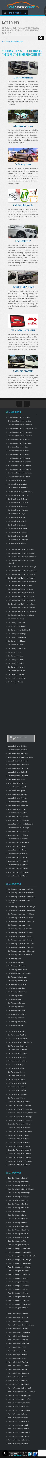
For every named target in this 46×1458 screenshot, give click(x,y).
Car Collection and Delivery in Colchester (22, 574)
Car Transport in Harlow (16, 1068)
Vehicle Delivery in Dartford (17, 772)
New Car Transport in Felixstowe (19, 1410)
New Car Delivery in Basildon (18, 1314)
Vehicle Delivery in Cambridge (18, 761)
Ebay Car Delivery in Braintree (18, 1182)
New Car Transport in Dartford (18, 1406)
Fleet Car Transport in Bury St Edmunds (21, 1256)
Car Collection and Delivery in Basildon (21, 549)
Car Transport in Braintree (17, 1035)
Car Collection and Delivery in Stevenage (22, 611)
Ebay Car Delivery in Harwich (18, 1219)
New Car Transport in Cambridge (19, 1395)
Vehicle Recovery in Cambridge (18, 828)
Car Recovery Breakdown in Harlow (20, 929)
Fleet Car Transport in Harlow (18, 1282)
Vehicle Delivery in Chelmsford (18, 764)
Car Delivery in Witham (16, 682)
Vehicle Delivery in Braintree (17, 750)
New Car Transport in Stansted (18, 1436)
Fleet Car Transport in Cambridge (19, 1259)
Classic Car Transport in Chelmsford (20, 1120)
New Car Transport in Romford (18, 1429)
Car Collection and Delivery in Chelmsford (22, 570)
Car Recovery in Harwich (16, 1003)
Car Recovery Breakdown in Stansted (20, 947)
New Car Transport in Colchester (19, 1403)
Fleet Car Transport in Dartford (18, 1271)
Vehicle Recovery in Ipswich (17, 857)
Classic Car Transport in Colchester (20, 1124)
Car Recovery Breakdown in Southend (21, 943)
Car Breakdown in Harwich (17, 521)
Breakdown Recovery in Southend (19, 465)
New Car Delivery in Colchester (18, 1336)
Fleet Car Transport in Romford (18, 1293)
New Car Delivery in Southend (18, 1366)
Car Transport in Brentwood (17, 1038)
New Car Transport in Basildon (18, 1380)
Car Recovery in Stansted (16, 1018)
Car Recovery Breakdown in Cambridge (21, 906)
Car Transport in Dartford (17, 1057)
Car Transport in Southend (17, 1087)
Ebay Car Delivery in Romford (18, 1226)
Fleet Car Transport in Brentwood (19, 1252)
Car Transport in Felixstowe (17, 1061)
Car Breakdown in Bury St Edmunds (20, 491)
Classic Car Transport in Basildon (19, 1102)
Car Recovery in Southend (17, 1014)
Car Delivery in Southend (16, 671)
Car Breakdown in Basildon (17, 480)
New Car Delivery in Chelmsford (19, 1332)
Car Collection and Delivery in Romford (21, 600)
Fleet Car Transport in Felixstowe (19, 1274)
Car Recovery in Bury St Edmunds (19, 973)
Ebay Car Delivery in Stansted (18, 1233)
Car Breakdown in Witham (17, 543)
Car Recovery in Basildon (16, 962)
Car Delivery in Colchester (17, 641)
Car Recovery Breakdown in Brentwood (21, 896)
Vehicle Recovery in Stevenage (18, 872)
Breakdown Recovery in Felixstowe (20, 443)
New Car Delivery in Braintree (18, 1317)
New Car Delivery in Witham (17, 1377)
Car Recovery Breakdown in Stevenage (21, 951)
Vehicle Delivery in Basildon (17, 746)
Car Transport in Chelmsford (17, 1050)
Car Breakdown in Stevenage (18, 540)
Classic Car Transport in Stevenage (20, 1161)
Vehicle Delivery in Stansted (17, 802)
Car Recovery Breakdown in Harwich (20, 932)
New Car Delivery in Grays (17, 1347)
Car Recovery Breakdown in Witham (20, 955)
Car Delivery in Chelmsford (17, 637)
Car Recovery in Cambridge (17, 977)
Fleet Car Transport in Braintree (19, 1248)
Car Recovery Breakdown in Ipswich (20, 936)
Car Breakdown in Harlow (16, 517)
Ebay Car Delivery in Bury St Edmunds (21, 1189)
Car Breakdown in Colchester (18, 503)
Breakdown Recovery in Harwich (19, 454)
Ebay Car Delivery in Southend (18, 1230)
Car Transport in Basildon (16, 1031)
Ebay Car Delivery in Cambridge (19, 1193)
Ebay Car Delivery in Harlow (17, 1215)
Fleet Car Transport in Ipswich (18, 1289)
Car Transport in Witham (16, 1098)
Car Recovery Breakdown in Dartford (20, 918)
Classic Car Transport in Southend (19, 1154)
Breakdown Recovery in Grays (18, 447)
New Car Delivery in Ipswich (17, 1358)
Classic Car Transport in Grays (18, 1135)
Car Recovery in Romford (16, 1010)
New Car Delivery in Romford (18, 1362)
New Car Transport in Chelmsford (19, 1399)
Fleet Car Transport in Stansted (18, 1300)
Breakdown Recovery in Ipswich (19, 458)
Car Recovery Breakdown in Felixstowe (21, 921)
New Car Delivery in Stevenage (18, 1373)
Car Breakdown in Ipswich (17, 525)
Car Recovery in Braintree (16, 966)
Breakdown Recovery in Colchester (20, 436)
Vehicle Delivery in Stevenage (18, 805)
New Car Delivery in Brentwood (18, 1321)
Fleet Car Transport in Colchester (19, 1267)
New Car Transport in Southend (19, 1432)
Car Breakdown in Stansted (17, 536)
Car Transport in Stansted (17, 1091)
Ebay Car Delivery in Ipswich (17, 1222)
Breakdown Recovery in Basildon (19, 417)
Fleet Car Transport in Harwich (18, 1285)
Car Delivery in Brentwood (17, 626)
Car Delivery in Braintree (16, 622)
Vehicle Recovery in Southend (18, 865)
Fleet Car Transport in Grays (17, 1278)
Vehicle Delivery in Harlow (17, 783)
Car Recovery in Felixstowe (17, 992)
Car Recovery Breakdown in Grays (19, 925)
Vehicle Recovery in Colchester (18, 835)
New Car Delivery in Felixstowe (18, 1343)
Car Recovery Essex (14, 958)
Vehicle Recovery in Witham (17, 876)
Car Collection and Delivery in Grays (20, 585)
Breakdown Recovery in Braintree (19, 421)
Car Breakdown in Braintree (17, 484)
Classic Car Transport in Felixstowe (20, 1131)
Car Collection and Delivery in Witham (21, 615)
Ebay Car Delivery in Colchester (18, 1200)
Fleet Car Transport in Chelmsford (19, 1263)
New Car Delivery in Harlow (17, 1351)
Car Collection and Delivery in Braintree (21, 553)
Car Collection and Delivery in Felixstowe (22, 582)
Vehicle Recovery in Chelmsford (18, 831)
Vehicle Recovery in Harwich (17, 854)
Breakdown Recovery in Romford (19, 462)
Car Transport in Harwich (16, 1076)
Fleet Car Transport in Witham (18, 1308)
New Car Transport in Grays (17, 1414)
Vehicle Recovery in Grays (16, 846)
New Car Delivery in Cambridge (18, 1328)
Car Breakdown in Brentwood (18, 488)
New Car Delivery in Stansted (18, 1369)
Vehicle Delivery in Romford (17, 794)
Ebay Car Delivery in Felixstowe (18, 1208)
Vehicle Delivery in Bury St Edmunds (20, 757)
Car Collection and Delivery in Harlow (20, 589)
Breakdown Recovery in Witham (19, 477)
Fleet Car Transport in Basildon (18, 1245)
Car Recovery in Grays (15, 996)
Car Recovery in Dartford (16, 988)
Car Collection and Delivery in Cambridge (22, 567)
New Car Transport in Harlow (18, 1418)
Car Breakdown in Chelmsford (18, 499)
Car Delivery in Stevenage (17, 678)
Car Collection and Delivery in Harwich (21, 593)
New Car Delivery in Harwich (17, 1354)
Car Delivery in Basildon (16, 619)
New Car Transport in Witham (18, 1444)
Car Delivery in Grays (15, 652)
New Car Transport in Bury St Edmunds (21, 1392)
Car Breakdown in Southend (17, 532)
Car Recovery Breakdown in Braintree (21, 893)
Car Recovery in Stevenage (17, 1021)
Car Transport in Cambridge (17, 1046)
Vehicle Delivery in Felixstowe (18, 776)
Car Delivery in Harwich (16, 659)
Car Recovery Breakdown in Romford (20, 940)
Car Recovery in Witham (16, 1025)
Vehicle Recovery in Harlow (17, 850)
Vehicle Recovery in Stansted (18, 868)
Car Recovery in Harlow (16, 999)
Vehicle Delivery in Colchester (18, 768)
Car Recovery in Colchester (17, 984)
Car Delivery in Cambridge (17, 633)
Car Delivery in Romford (16, 667)
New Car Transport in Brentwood (19, 1388)
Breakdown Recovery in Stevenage (20, 473)
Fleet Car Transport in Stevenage (19, 1304)
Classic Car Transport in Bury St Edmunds (22, 1113)
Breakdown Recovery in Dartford (19, 439)
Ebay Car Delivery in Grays (17, 1211)
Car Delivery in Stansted (16, 674)
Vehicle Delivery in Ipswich (17, 790)
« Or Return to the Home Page (12, 41)
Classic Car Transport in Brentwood (20, 1109)
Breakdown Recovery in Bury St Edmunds (22, 428)
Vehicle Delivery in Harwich (17, 787)
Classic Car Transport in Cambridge (20, 1117)
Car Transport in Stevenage (17, 1094)
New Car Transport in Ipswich (18, 1425)
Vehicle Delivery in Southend (17, 798)
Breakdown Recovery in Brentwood (20, 425)
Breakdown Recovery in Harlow (18, 451)
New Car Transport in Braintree (18, 1384)
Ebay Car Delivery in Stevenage (18, 1237)
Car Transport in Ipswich (16, 1079)
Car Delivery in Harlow (15, 656)
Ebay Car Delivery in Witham (17, 1241)
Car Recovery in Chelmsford (17, 981)
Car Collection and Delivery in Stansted (21, 608)
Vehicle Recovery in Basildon (17, 813)
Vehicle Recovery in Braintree (18, 816)
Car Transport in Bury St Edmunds (20, 1042)
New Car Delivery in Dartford (18, 1340)
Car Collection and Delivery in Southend (21, 604)
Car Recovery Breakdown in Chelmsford (21, 910)
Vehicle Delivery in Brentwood (18, 753)
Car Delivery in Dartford (16, 645)
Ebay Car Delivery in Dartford (18, 1204)
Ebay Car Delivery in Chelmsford (19, 1196)
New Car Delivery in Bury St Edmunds (21, 1325)
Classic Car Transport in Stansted (19, 1157)
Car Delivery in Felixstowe (16, 648)
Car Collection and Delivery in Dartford (21, 578)
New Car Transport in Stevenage (19, 1440)
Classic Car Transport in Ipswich (19, 1146)
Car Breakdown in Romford (17, 529)
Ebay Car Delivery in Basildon (18, 1178)
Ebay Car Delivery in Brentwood (19, 1185)
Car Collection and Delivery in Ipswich (21, 596)
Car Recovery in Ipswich (16, 1007)
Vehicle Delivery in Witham (17, 809)
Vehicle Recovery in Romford (18, 861)
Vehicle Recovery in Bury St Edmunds (20, 824)
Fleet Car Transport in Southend (19, 1297)
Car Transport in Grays (16, 1064)
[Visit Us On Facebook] (35, 1454)
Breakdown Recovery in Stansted (19, 469)
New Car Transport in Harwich (18, 1421)
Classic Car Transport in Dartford (19, 1128)
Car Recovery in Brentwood (17, 970)
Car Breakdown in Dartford (17, 506)
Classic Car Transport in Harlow (18, 1139)
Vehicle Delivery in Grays (16, 779)
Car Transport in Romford (17, 1083)
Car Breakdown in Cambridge (18, 495)
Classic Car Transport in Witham (19, 1165)
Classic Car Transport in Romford (19, 1150)
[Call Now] (5, 1453)
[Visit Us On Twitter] (29, 1454)
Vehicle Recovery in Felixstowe (18, 842)
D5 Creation (18, 1455)
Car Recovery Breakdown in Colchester (21, 914)
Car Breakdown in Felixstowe (18, 510)
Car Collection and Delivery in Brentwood (22, 557)
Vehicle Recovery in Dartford (17, 839)
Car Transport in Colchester (17, 1053)
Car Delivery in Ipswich (16, 663)
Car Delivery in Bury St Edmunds (19, 630)
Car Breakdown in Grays (16, 514)
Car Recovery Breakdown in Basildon (20, 889)
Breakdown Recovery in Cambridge (20, 432)
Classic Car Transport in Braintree (19, 1105)
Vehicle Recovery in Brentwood (18, 820)
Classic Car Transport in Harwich (19, 1142)
